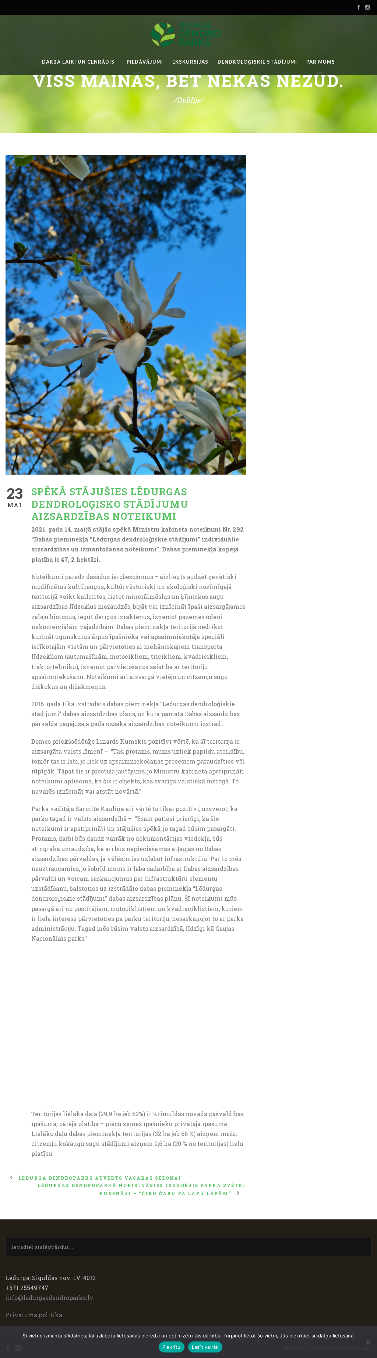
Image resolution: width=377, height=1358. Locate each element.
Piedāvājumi (145, 62)
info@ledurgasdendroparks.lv (50, 1297)
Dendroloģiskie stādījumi (257, 62)
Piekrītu (171, 1347)
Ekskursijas (190, 62)
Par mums (320, 62)
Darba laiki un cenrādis (78, 62)
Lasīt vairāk (205, 1347)
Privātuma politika (34, 1315)
